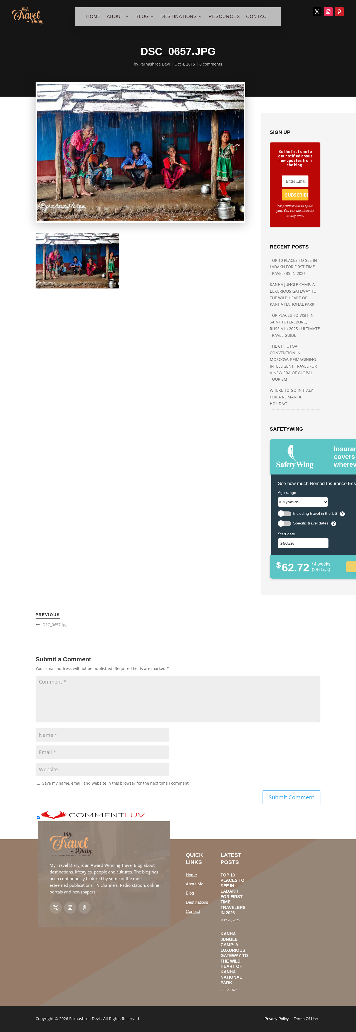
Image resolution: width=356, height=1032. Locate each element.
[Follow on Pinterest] (339, 11)
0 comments (210, 64)
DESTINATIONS (178, 17)
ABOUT (115, 17)
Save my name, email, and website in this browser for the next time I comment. (116, 783)
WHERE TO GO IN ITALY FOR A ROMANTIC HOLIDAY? (291, 397)
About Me (194, 884)
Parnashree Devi (154, 64)
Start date (286, 534)
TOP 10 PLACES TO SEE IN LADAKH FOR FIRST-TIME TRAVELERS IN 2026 (293, 267)
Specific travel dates (310, 523)
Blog (190, 893)
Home (191, 874)
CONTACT (258, 17)
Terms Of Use (306, 1018)
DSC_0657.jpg (55, 624)
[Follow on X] (317, 11)
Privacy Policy (276, 1018)
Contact (193, 911)
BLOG (142, 17)
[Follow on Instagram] (328, 11)
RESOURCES (224, 17)
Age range (287, 492)
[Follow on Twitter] (56, 908)
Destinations (197, 902)
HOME (93, 17)
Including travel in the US (315, 513)
